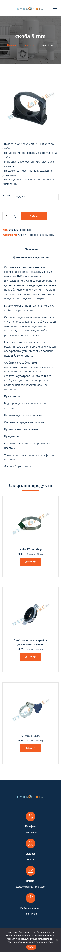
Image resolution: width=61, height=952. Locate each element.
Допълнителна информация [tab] (31, 257)
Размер (6, 195)
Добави (34, 216)
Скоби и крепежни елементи (36, 235)
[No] (57, 940)
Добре (31, 947)
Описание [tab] (31, 249)
